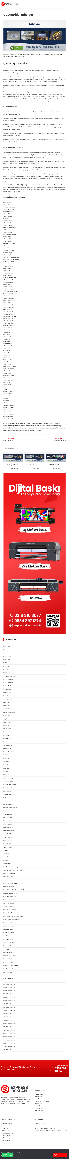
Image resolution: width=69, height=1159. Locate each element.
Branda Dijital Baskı (8, 811)
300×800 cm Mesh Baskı (10, 1007)
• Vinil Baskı (38, 1106)
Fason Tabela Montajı (9, 926)
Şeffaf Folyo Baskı (8, 672)
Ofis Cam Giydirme (8, 952)
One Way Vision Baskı (9, 653)
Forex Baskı (6, 705)
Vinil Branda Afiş (7, 837)
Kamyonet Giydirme (8, 751)
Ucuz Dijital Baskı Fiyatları (10, 883)
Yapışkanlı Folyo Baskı (9, 794)
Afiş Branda (6, 853)
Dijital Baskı (6, 646)
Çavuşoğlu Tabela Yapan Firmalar (55, 428)
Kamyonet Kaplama (8, 903)
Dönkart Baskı (7, 715)
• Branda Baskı (39, 1108)
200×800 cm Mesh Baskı (10, 1013)
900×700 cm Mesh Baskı (10, 1023)
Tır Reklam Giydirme (8, 906)
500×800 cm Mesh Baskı (10, 1000)
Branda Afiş (6, 669)
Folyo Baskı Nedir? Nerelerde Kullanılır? (13, 916)
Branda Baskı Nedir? (8, 922)
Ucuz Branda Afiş (7, 847)
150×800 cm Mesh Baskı (10, 1017)
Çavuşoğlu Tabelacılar (22, 430)
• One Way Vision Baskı (42, 1101)
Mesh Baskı (6, 659)
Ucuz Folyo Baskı (8, 876)
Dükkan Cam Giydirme (9, 962)
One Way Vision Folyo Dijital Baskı (12, 870)
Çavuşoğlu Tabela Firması (21, 428)
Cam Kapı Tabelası (8, 939)
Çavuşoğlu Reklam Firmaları (52, 423)
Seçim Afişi (6, 765)
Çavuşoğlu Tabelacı (9, 430)
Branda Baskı (7, 666)
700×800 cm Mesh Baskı (10, 994)
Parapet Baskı (7, 722)
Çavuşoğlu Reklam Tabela (26, 425)
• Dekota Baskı (5, 1130)
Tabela (51, 1152)
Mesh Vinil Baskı (7, 824)
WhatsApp (8, 1155)
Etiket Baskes (7, 791)
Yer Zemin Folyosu (8, 781)
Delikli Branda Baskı (8, 830)
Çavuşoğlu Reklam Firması (11, 425)
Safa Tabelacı (34, 465)
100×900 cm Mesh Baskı (10, 984)
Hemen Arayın (61, 1155)
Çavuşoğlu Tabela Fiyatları (37, 428)
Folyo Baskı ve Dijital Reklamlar (11, 919)
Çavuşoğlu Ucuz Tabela (36, 430)
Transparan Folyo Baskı (9, 676)
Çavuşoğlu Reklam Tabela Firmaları (45, 425)
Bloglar (10, 978)
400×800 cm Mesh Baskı (10, 1004)
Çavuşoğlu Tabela (32, 427)
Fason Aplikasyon (8, 929)
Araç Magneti (6, 719)
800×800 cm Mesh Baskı (10, 990)
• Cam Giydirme (5, 1140)
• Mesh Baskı (39, 1103)
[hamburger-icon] (17, 4)
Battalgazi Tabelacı (13, 465)
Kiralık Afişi (6, 860)
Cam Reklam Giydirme (9, 899)
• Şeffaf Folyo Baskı (6, 1123)
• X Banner (4, 1137)
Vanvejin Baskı (7, 863)
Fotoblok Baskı (7, 709)
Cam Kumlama (7, 742)
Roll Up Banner (7, 728)
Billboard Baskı (7, 686)
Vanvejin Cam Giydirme (9, 955)
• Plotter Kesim (5, 1128)
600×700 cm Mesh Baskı (10, 1033)
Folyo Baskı (6, 649)
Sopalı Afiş (6, 761)
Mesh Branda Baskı (8, 821)
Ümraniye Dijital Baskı (36, 1152)
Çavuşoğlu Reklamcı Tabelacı (17, 427)
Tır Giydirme (6, 755)
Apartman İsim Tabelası (9, 942)
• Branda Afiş (39, 1110)
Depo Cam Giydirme (8, 959)
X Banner (5, 732)
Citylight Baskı (7, 689)
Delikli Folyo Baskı (8, 797)
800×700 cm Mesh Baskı (10, 1027)
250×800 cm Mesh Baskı (10, 1010)
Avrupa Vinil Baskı (8, 834)
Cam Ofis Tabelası (8, 936)
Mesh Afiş (6, 768)
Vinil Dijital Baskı (7, 814)
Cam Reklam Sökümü (9, 886)
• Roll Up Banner (5, 1135)
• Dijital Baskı (39, 1094)
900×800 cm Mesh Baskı (10, 987)
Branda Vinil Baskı (8, 844)
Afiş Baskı (6, 771)
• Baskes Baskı (39, 1099)
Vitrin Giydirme (7, 949)
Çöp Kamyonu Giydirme (9, 909)
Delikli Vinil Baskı (8, 827)
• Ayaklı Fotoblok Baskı (7, 1133)
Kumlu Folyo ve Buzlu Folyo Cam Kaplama (14, 890)
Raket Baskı (6, 695)
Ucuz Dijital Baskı (8, 880)
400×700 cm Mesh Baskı (10, 1040)
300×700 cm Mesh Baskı (10, 1043)
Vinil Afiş (5, 850)
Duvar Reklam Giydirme (9, 784)
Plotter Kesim (7, 725)
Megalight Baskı (7, 692)
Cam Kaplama (7, 738)
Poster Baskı (6, 774)
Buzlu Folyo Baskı (8, 682)
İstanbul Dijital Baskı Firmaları (11, 913)
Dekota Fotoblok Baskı (9, 873)
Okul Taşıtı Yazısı (8, 748)
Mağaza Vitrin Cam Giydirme (10, 893)
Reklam (46, 1152)
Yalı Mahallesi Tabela (56, 465)
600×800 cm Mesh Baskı (10, 997)
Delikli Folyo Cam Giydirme (10, 965)
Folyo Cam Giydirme (8, 972)
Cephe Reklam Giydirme (9, 896)
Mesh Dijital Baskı (8, 817)
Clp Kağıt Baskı (7, 699)
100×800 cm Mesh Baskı (10, 1020)
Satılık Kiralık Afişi (8, 778)
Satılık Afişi (6, 857)
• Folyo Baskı (39, 1096)
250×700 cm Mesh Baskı (10, 1046)
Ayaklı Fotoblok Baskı (9, 712)
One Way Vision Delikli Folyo (11, 867)
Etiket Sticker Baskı (8, 788)
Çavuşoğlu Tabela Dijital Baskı (47, 427)
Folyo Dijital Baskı (8, 801)
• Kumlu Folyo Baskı (6, 1126)
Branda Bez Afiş (7, 840)
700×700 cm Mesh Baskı (10, 1030)
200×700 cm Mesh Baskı (10, 1050)
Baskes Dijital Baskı (8, 804)
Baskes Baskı (7, 656)
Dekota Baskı (7, 702)
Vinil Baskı (6, 663)
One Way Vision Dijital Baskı (11, 807)
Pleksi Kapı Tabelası (8, 932)
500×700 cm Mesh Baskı (10, 1036)
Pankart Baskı (7, 758)
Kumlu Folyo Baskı (8, 679)
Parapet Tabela (7, 946)
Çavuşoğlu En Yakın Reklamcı (18, 423)
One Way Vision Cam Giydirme (11, 969)
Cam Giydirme (7, 735)
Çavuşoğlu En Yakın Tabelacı (35, 423)
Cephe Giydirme (7, 745)
